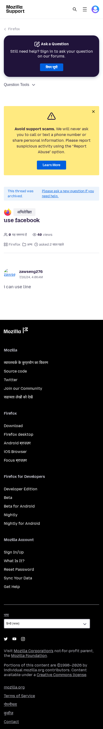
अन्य (29, 245)
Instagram (23, 639)
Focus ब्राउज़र (15, 460)
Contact (11, 721)
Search (75, 9)
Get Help (12, 586)
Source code (15, 371)
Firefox (14, 29)
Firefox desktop (18, 434)
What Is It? (14, 561)
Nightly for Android (22, 523)
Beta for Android (19, 506)
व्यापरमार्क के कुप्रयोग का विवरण (26, 362)
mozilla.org (14, 687)
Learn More (51, 165)
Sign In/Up (14, 552)
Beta (8, 497)
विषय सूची (51, 67)
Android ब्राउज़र (17, 443)
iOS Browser (15, 451)
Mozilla (16, 331)
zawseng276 (31, 271)
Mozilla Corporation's (33, 651)
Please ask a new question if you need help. (68, 193)
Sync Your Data (18, 578)
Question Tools (16, 85)
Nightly (10, 515)
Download (13, 426)
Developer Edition (20, 489)
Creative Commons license (61, 674)
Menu (85, 9)
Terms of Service (19, 696)
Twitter (10, 380)
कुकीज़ (8, 713)
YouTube (14, 639)
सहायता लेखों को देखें (18, 397)
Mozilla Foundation (29, 655)
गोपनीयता (10, 704)
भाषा (6, 615)
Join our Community (23, 388)
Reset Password (19, 569)
